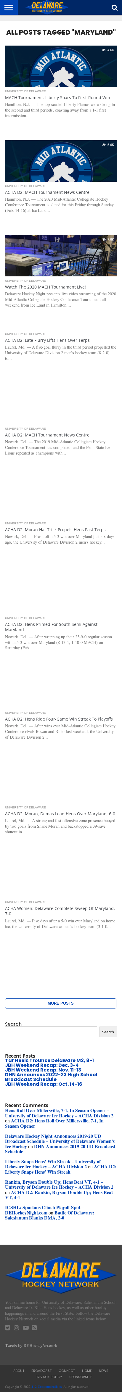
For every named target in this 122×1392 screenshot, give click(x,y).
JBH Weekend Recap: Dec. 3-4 (42, 1065)
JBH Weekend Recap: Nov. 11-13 (43, 1069)
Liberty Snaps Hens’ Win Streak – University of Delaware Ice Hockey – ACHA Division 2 (53, 1164)
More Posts (61, 1003)
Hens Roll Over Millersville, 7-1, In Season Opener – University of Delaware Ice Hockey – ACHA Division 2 (59, 1113)
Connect (67, 1370)
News (103, 1370)
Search (13, 1024)
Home (87, 1370)
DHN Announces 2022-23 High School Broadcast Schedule (51, 1077)
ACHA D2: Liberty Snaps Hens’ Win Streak (60, 1169)
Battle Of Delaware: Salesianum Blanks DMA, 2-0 (49, 1215)
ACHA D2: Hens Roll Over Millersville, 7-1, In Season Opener (54, 1123)
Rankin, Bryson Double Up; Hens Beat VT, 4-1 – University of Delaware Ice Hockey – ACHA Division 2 (59, 1184)
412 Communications (46, 1386)
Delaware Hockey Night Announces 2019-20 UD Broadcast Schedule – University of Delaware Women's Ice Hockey (60, 1141)
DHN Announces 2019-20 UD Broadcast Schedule (60, 1149)
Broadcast (41, 1370)
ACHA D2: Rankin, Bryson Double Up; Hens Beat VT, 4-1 (59, 1195)
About (18, 1370)
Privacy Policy (49, 1377)
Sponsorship (80, 1377)
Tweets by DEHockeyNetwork (31, 1345)
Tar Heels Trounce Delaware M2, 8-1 (49, 1060)
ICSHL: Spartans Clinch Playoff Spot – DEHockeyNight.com (44, 1210)
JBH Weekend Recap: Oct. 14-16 (43, 1084)
